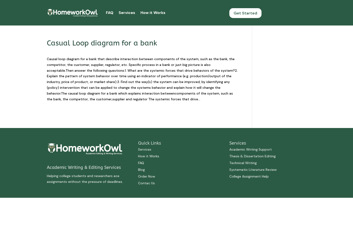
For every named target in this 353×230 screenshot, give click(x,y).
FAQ (109, 12)
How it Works (152, 12)
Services (127, 12)
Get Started (245, 13)
